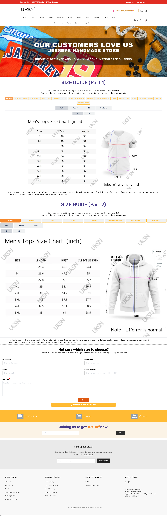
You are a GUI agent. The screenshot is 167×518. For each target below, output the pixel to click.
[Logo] (27, 9)
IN (77, 113)
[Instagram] (130, 482)
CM (89, 113)
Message (6, 379)
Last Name (88, 359)
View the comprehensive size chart (84, 404)
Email (5, 369)
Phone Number (90, 369)
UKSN (73, 507)
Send (83, 400)
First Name (7, 359)
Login (142, 11)
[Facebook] (126, 482)
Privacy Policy (88, 454)
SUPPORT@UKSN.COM (50, 2)
